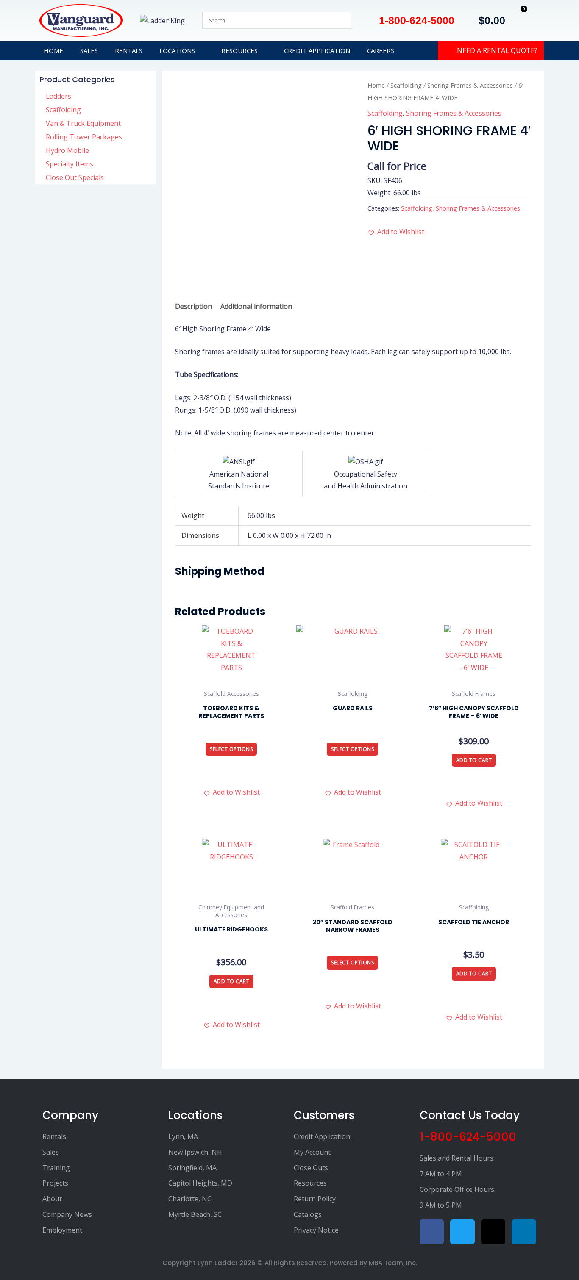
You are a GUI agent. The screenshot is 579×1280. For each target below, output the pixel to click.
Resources (239, 50)
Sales (89, 50)
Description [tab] (193, 306)
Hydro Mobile (67, 150)
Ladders (58, 96)
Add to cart (474, 760)
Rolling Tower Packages (84, 136)
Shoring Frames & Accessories (470, 85)
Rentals (128, 50)
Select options (231, 749)
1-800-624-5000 (468, 1136)
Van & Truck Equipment (83, 123)
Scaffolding (63, 109)
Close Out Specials (75, 177)
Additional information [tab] (256, 306)
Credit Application (317, 50)
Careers (380, 50)
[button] (395, 232)
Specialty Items (69, 164)
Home (53, 50)
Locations (177, 50)
